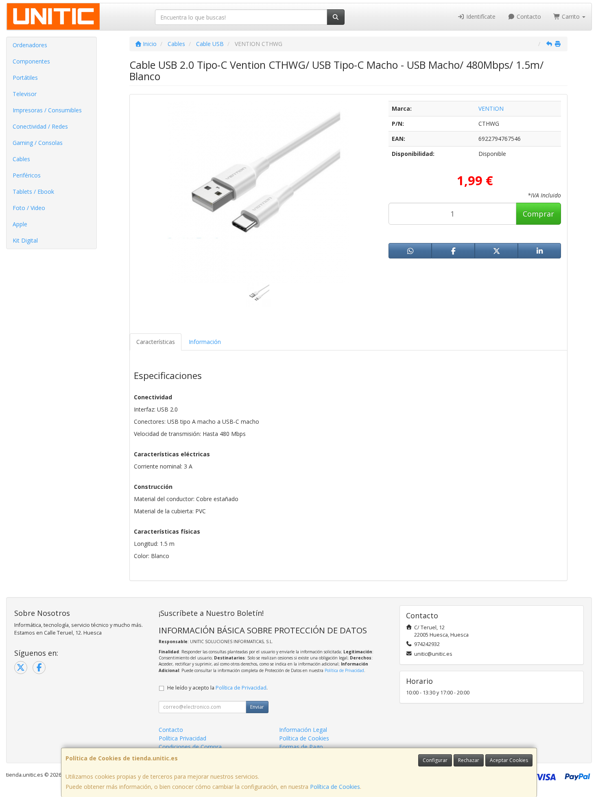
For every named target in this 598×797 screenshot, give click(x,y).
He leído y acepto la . (217, 687)
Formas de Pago (301, 747)
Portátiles (25, 77)
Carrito (570, 16)
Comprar (538, 214)
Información (205, 342)
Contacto (528, 16)
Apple (20, 224)
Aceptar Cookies (509, 760)
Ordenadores (30, 45)
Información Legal (303, 730)
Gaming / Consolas (38, 143)
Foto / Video (29, 208)
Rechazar (468, 760)
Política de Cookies (335, 786)
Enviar (257, 706)
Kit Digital (25, 240)
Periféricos (27, 175)
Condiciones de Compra (190, 747)
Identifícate (480, 16)
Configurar (435, 760)
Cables (21, 159)
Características (155, 342)
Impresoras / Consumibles (47, 110)
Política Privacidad (182, 738)
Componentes (31, 61)
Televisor (25, 94)
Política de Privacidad (344, 670)
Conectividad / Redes (40, 126)
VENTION (491, 108)
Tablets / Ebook (33, 191)
